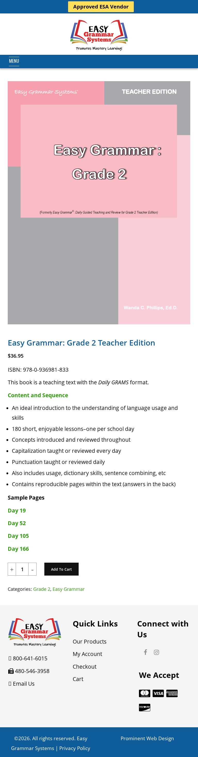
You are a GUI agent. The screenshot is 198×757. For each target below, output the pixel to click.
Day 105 (18, 535)
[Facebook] (145, 652)
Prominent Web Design (147, 738)
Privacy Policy (74, 748)
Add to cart (61, 569)
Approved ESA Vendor (101, 6)
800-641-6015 (30, 658)
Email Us (24, 683)
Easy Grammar (69, 589)
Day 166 (18, 548)
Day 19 (17, 510)
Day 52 (17, 523)
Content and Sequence (38, 395)
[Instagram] (156, 652)
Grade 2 (41, 589)
